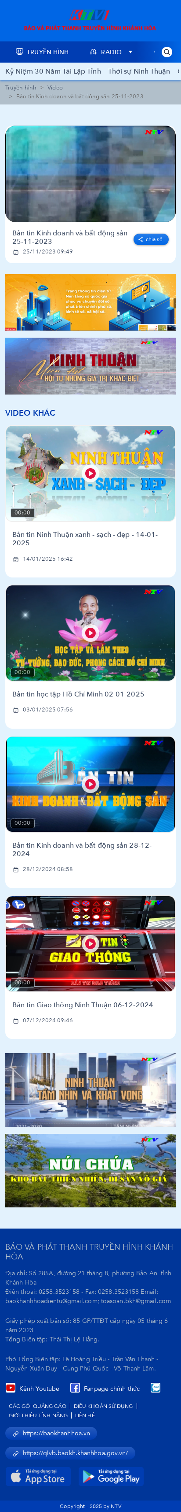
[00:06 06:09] (90, 174)
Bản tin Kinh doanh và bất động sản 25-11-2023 (69, 237)
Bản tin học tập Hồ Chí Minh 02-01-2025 (78, 694)
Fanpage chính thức (112, 1389)
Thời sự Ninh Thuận (139, 71)
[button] (167, 52)
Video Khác (30, 413)
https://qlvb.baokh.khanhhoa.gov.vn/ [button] (75, 1453)
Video (55, 88)
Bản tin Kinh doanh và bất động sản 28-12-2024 (82, 850)
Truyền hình (20, 88)
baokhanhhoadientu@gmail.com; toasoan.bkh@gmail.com (88, 1301)
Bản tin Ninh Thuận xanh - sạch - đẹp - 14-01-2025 (85, 539)
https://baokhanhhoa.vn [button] (56, 1433)
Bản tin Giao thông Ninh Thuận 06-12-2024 (82, 1005)
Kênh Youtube (39, 1389)
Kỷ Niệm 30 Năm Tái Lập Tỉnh (53, 71)
